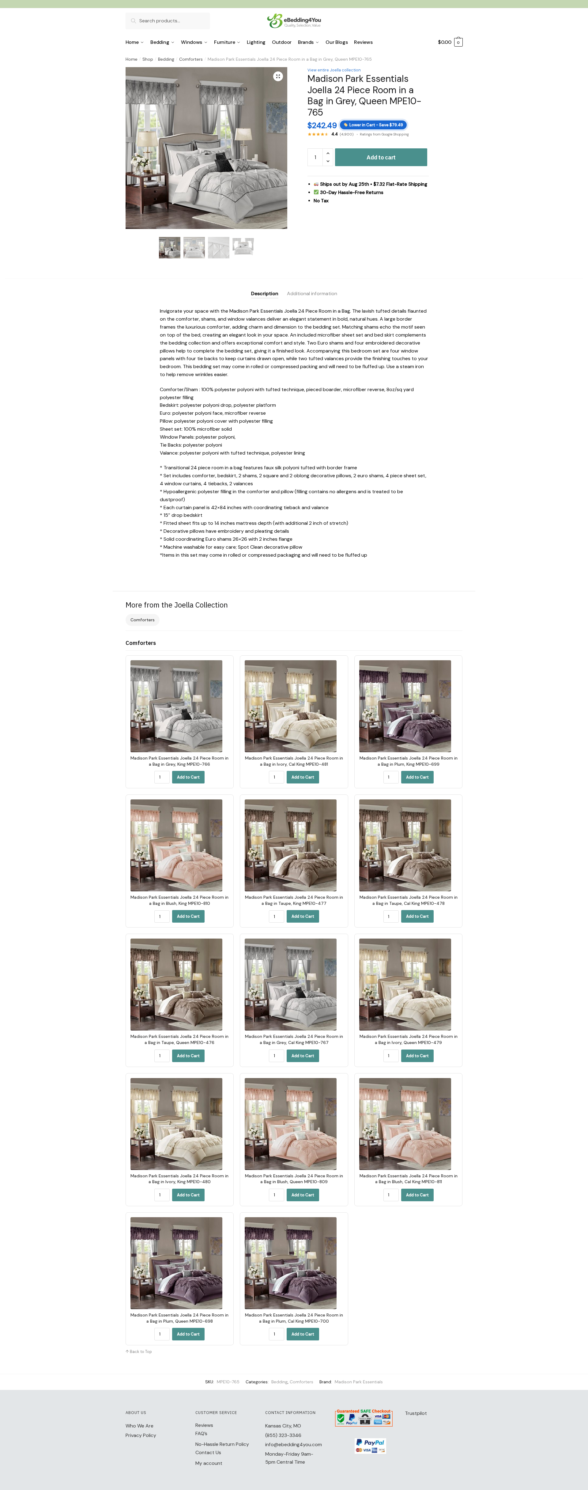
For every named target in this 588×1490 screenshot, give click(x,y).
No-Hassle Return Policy (222, 1444)
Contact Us (208, 1452)
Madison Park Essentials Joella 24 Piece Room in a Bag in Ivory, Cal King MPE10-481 (294, 761)
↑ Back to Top (139, 1351)
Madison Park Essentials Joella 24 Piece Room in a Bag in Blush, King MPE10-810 (179, 900)
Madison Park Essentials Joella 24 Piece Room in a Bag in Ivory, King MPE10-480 (179, 1179)
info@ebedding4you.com (293, 1444)
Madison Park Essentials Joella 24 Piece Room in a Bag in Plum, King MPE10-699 (409, 761)
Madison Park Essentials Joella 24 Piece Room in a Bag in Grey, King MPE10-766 (179, 761)
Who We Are (139, 1426)
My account (208, 1463)
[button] (278, 76)
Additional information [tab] (312, 293)
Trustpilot (416, 1413)
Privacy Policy (141, 1435)
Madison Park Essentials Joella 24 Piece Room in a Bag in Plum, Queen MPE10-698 (179, 1318)
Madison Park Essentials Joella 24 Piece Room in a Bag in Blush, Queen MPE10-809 (294, 1179)
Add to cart (381, 157)
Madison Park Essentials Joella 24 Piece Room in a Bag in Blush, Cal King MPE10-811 (409, 1179)
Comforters (191, 59)
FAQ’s (201, 1433)
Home (132, 59)
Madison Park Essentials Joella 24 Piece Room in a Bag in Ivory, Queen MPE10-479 (409, 1039)
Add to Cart (188, 777)
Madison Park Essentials (359, 1382)
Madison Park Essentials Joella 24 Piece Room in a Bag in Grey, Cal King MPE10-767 (294, 1039)
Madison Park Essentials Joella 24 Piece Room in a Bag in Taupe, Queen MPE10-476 (179, 1039)
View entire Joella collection (334, 70)
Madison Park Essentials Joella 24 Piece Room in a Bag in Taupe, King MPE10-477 (294, 900)
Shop (147, 59)
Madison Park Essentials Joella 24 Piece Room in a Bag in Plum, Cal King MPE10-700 (294, 1318)
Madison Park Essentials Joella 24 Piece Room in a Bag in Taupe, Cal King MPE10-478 (409, 900)
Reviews (204, 1425)
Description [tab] (264, 293)
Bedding (166, 59)
